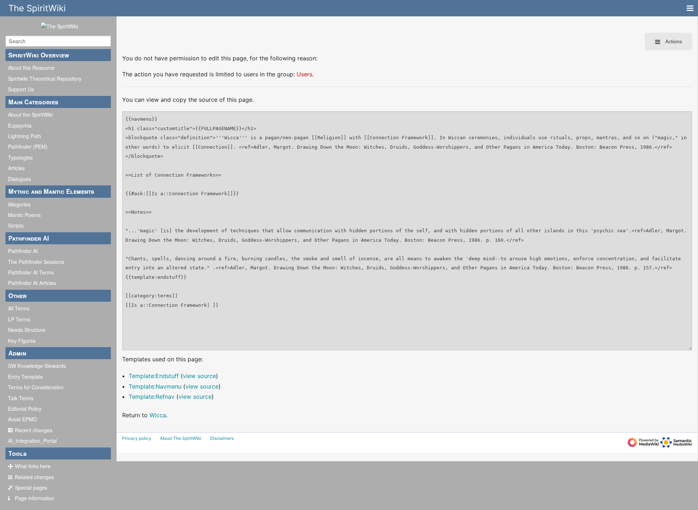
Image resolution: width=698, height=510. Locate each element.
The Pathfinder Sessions (36, 261)
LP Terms (19, 319)
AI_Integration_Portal (32, 440)
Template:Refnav (151, 396)
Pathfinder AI (23, 250)
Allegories (19, 204)
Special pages (31, 487)
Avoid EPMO (22, 419)
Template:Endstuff (154, 376)
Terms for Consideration (36, 387)
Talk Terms (20, 398)
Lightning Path (24, 136)
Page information (34, 498)
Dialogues (19, 178)
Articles (16, 168)
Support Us (21, 89)
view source (199, 376)
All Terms (18, 308)
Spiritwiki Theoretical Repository (44, 78)
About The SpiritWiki (180, 438)
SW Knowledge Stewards (37, 365)
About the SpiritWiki (30, 114)
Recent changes (33, 430)
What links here (33, 466)
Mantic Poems (24, 214)
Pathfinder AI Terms (31, 272)
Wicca (157, 415)
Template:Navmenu (155, 386)
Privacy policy (136, 438)
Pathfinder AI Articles (32, 282)
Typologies (20, 157)
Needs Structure (26, 329)
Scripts (16, 225)
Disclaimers (222, 438)
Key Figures (22, 340)
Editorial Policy (24, 408)
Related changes (34, 477)
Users (304, 74)
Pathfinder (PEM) (28, 146)
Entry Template (25, 376)
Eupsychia (20, 125)
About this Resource (31, 67)
